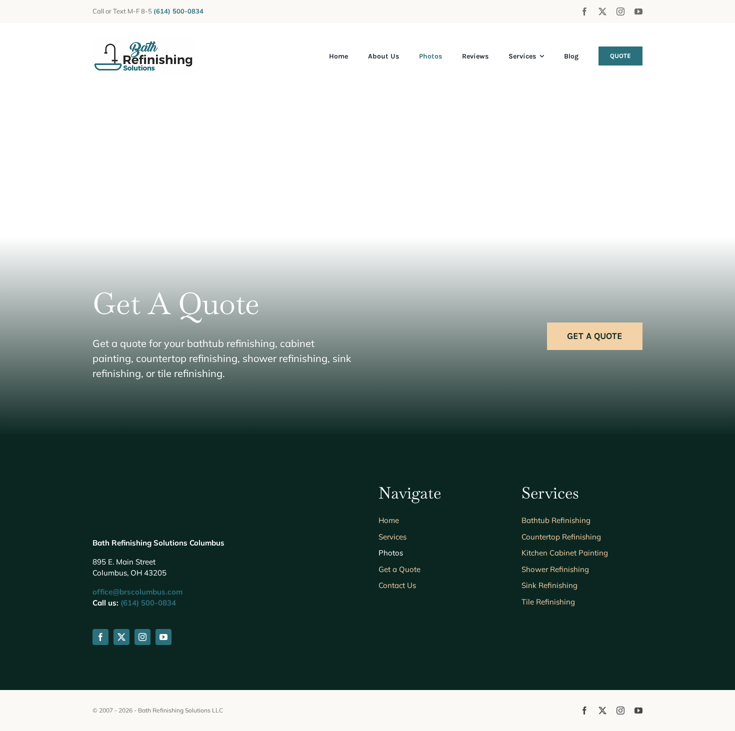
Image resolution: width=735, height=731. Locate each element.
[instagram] (620, 12)
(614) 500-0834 (148, 603)
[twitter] (602, 12)
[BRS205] (143, 42)
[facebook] (584, 12)
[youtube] (638, 12)
